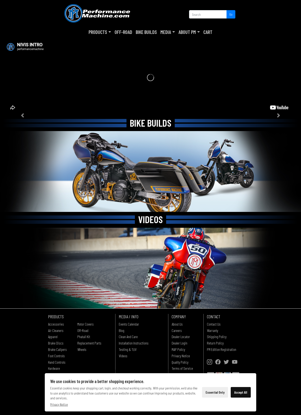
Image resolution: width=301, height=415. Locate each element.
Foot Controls (56, 356)
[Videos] (150, 268)
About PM (187, 32)
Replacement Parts (89, 343)
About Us (177, 324)
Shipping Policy (217, 336)
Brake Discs (55, 343)
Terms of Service (182, 368)
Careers (177, 330)
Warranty (212, 330)
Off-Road (123, 32)
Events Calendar (129, 324)
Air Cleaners (55, 330)
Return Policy (215, 343)
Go (230, 14)
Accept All (240, 392)
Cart (207, 32)
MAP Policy (178, 349)
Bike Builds (146, 32)
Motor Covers (85, 324)
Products (98, 32)
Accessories (56, 324)
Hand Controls (56, 362)
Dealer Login (179, 343)
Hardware (54, 368)
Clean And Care (128, 336)
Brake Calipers (57, 349)
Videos (123, 356)
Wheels (81, 349)
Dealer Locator (181, 336)
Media (165, 32)
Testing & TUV (127, 349)
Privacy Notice (181, 356)
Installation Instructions (134, 343)
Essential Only (215, 392)
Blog (121, 330)
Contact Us (214, 324)
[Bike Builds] (150, 171)
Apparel (53, 336)
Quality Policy (180, 362)
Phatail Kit (83, 336)
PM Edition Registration (221, 349)
